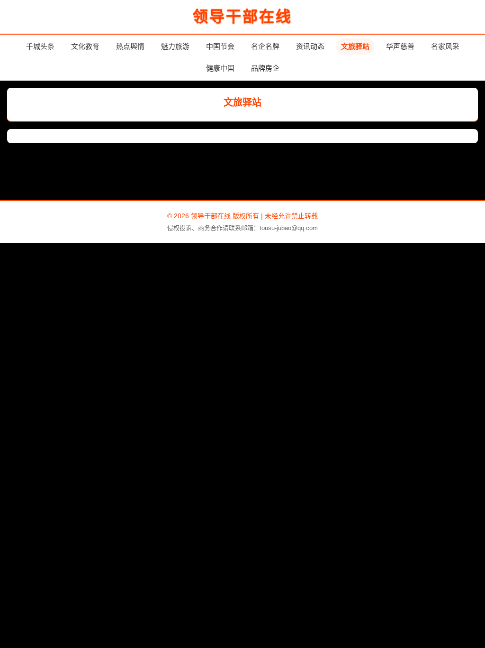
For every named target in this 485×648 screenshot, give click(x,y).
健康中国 (220, 68)
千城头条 (40, 46)
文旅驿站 (355, 46)
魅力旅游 (175, 46)
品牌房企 (265, 68)
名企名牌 (265, 46)
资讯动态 (310, 46)
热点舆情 (130, 46)
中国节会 (220, 46)
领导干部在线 (242, 16)
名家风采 (445, 46)
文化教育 (85, 46)
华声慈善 (400, 46)
